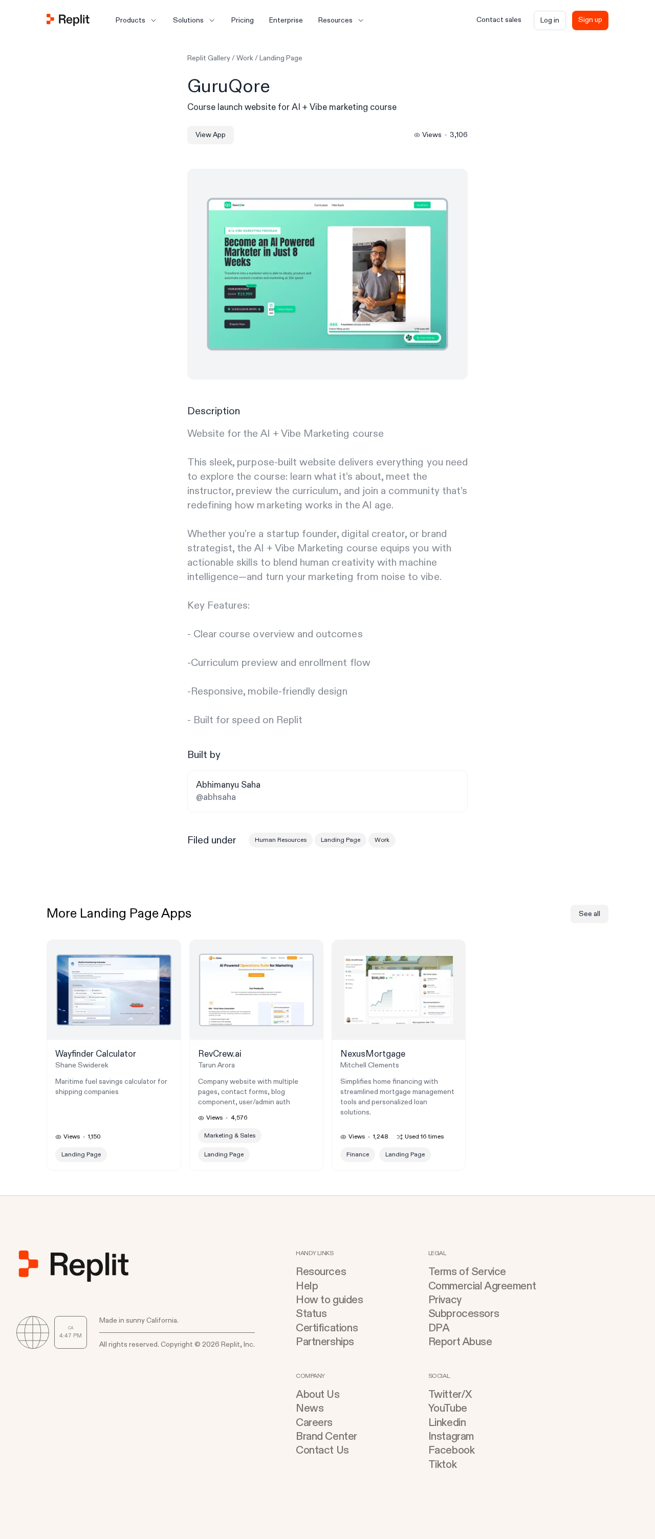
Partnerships (325, 1342)
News (309, 1408)
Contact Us (322, 1450)
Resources (321, 1272)
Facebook (451, 1450)
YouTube (447, 1408)
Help (307, 1286)
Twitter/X (450, 1394)
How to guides (329, 1300)
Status (311, 1314)
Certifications (327, 1328)
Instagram (451, 1436)
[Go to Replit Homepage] (68, 20)
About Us (318, 1394)
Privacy (445, 1300)
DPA (439, 1328)
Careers (314, 1423)
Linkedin (447, 1423)
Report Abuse (460, 1342)
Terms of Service (467, 1272)
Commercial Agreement (482, 1286)
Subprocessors (463, 1314)
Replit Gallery (208, 58)
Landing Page (280, 58)
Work (244, 58)
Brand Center (326, 1436)
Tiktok (442, 1464)
